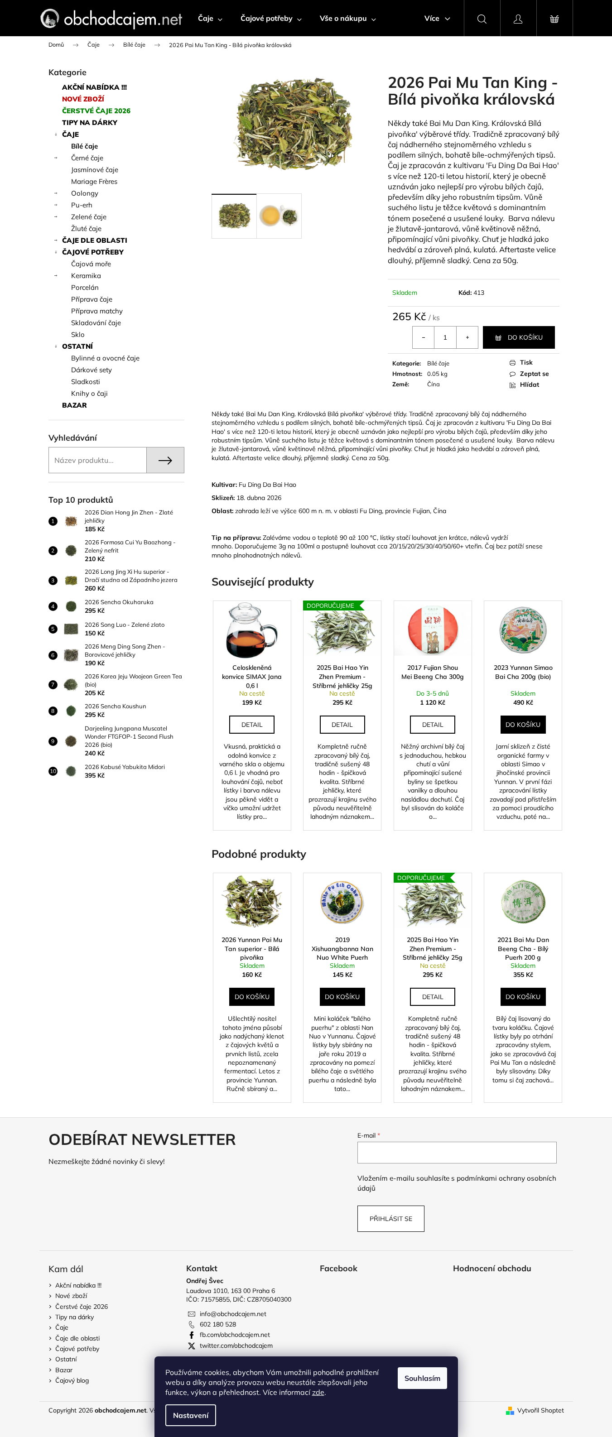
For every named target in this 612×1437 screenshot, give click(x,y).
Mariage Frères (94, 181)
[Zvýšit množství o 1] (467, 337)
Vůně (533, 197)
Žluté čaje (86, 228)
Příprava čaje (91, 299)
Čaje (70, 134)
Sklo (78, 334)
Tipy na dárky (89, 122)
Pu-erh (81, 205)
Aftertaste (517, 249)
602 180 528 (218, 1324)
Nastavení (190, 1415)
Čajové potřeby (93, 252)
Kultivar (224, 485)
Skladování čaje (96, 322)
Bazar (74, 405)
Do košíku (525, 337)
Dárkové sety (91, 369)
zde (318, 1392)
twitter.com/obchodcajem (236, 1345)
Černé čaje (87, 158)
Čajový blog (72, 1380)
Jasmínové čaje (94, 169)
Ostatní (77, 346)
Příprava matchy (97, 311)
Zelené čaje (88, 216)
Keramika (86, 275)
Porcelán (85, 287)
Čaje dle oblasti (94, 240)
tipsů (545, 154)
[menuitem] (210, 18)
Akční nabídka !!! (94, 87)
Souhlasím (422, 1378)
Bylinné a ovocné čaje (105, 358)
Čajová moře (91, 264)
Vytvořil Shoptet (540, 1410)
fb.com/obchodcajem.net (235, 1335)
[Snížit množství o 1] (423, 337)
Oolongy (84, 193)
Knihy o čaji (89, 393)
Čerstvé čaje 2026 (96, 110)
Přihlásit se (391, 1219)
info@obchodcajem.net (233, 1314)
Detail (252, 725)
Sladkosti (85, 381)
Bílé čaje (84, 146)
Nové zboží (83, 99)
